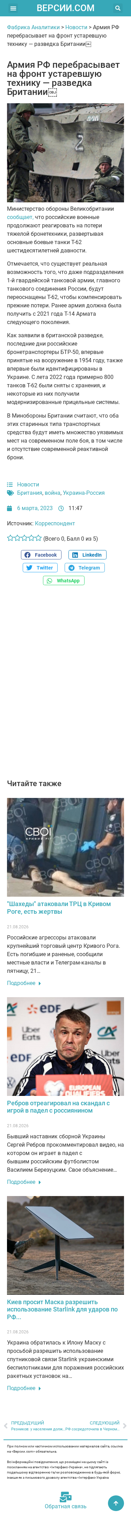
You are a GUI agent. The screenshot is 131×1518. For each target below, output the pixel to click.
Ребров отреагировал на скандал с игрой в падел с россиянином (58, 1106)
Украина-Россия (84, 493)
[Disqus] (65, 686)
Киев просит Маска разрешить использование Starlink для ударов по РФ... (62, 1309)
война (52, 493)
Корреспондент (55, 523)
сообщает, (20, 217)
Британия (29, 493)
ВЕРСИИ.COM (66, 8)
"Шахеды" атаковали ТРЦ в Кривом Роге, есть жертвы (59, 907)
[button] (13, 8)
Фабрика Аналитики (33, 27)
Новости (76, 27)
